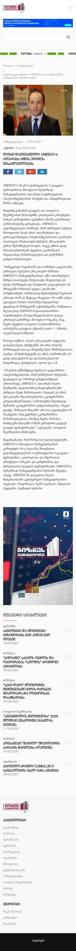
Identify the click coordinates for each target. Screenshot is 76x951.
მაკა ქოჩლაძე (26, 147)
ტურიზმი (9, 845)
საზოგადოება (13, 876)
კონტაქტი (10, 917)
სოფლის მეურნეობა (17, 882)
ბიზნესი (9, 833)
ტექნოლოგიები (14, 870)
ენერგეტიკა (11, 851)
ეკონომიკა (11, 827)
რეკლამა (9, 923)
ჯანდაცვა (9, 894)
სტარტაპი (10, 857)
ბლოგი (8, 888)
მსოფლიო (10, 864)
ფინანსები (11, 839)
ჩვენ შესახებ (12, 911)
